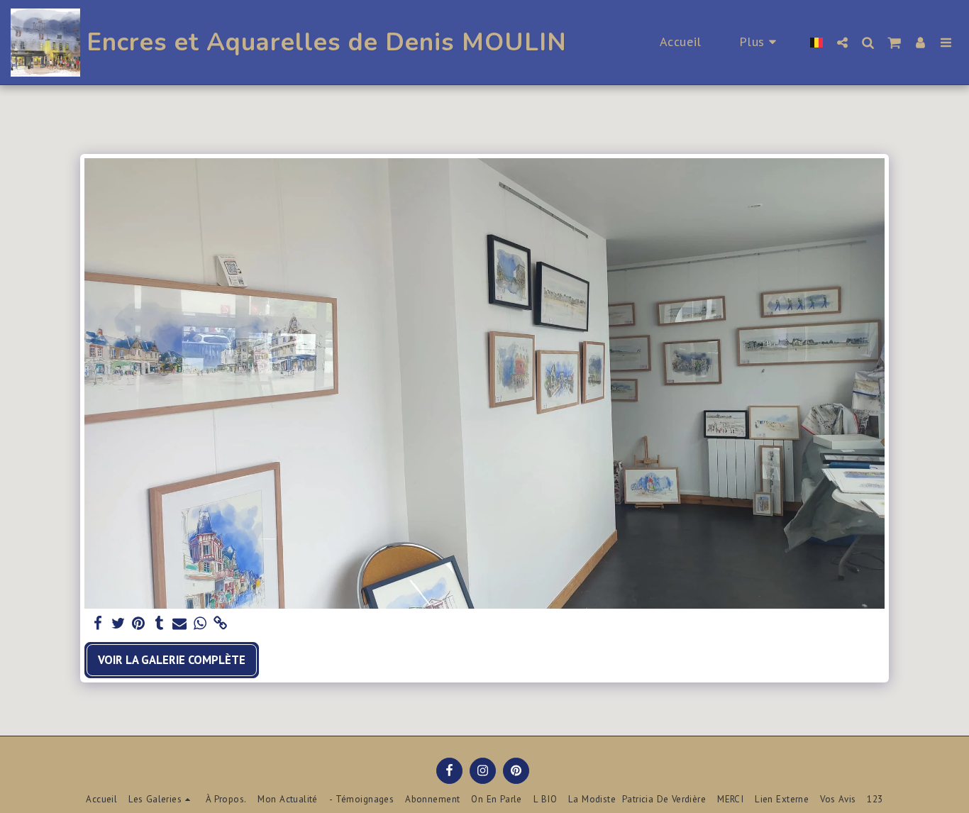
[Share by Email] (179, 623)
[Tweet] (118, 623)
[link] (221, 623)
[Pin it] (138, 623)
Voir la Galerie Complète (171, 660)
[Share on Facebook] (97, 623)
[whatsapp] (200, 623)
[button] (842, 42)
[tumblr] (159, 623)
